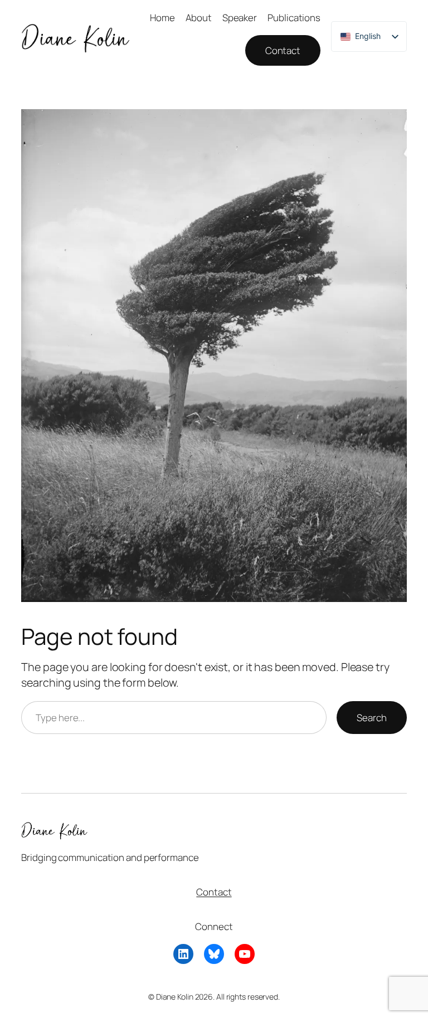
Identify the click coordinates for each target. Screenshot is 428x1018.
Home (162, 17)
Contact (282, 50)
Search (371, 717)
